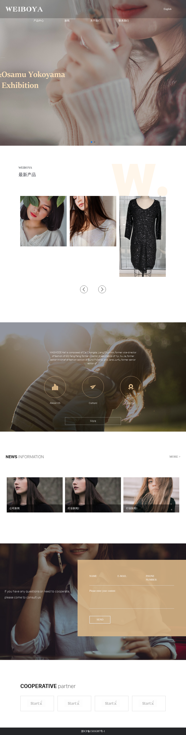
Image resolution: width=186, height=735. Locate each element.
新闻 (67, 20)
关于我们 (95, 20)
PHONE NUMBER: (151, 578)
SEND (100, 619)
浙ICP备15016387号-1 (93, 731)
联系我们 (124, 20)
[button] (84, 289)
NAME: (93, 576)
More (93, 421)
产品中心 (39, 20)
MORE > (174, 456)
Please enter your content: (102, 590)
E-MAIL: (122, 576)
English (167, 9)
